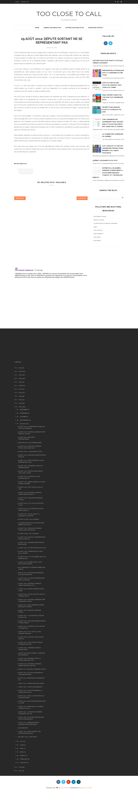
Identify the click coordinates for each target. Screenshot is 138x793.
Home (17, 2)
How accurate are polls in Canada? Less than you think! (111, 85)
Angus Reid (97, 237)
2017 (20, 389)
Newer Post (20, 198)
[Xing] (79, 782)
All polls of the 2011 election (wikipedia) (105, 223)
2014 (20, 399)
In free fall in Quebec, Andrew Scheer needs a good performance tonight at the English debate (108, 172)
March (22, 755)
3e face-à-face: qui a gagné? (28, 519)
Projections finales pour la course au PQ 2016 (111, 109)
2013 (20, 403)
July (21, 741)
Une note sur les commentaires (30, 442)
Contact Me (25, 2)
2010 (20, 770)
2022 (20, 371)
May (21, 748)
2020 (20, 378)
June (22, 745)
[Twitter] (111, 43)
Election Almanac (99, 220)
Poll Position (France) (100, 216)
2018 (20, 385)
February (23, 759)
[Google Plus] (68, 782)
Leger (95, 227)
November (24, 413)
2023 (20, 368)
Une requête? (23, 728)
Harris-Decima (98, 230)
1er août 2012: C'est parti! (27, 737)
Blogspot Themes (86, 788)
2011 (20, 767)
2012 (20, 406)
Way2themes (65, 788)
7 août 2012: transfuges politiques (31, 683)
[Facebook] (106, 43)
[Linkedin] (74, 782)
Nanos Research (98, 233)
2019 (20, 382)
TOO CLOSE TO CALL (69, 13)
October (23, 416)
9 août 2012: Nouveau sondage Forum (32, 669)
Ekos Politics (97, 240)
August (23, 423)
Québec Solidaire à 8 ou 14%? (105, 160)
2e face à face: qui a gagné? (28, 533)
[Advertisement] (30, 345)
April (22, 752)
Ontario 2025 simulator (74, 27)
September (24, 420)
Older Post (82, 198)
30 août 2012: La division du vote (30, 451)
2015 (20, 396)
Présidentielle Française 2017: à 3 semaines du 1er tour (113, 73)
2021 (20, 375)
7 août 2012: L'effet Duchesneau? (30, 687)
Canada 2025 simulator (52, 27)
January (23, 762)
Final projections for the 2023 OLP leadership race (112, 97)
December (23, 409)
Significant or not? (95, 27)
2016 (20, 392)
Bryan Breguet (20, 163)
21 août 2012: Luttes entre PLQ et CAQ (32, 548)
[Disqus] (51, 237)
